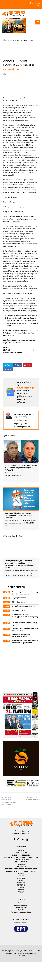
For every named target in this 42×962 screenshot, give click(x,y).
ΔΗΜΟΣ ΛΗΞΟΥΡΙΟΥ (21, 862)
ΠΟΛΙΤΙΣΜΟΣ (21, 885)
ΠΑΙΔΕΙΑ (21, 892)
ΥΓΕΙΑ (21, 880)
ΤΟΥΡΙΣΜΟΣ (21, 883)
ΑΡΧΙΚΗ (21, 850)
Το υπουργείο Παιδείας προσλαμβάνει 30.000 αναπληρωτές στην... (25, 617)
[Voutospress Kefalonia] (13, 13)
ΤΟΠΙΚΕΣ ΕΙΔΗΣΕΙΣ (21, 853)
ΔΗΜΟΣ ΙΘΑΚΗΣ (21, 866)
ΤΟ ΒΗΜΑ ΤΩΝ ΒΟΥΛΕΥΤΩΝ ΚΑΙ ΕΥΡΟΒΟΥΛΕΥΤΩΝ (21, 857)
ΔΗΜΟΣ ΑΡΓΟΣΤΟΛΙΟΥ (21, 860)
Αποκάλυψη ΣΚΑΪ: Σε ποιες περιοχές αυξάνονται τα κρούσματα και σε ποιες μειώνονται (19, 515)
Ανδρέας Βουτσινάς (19, 598)
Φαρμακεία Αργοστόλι (21, 905)
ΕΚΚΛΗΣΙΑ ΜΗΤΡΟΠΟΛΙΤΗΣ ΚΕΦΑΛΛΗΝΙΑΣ (21, 871)
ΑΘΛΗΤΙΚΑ (21, 878)
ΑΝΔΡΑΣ (21, 890)
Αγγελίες (21, 910)
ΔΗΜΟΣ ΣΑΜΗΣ (21, 864)
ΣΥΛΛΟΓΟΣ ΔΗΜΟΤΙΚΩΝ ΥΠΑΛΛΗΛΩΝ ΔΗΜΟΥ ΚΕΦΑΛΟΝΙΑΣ (10, 802)
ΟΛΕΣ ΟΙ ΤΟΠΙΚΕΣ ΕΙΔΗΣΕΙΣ (21, 855)
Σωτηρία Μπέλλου (18, 610)
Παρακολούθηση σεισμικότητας (21, 912)
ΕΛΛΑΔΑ (21, 873)
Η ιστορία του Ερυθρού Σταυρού (23, 606)
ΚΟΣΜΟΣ (21, 876)
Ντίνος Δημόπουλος (19, 602)
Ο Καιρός (21, 903)
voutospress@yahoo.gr (21, 831)
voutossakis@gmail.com (21, 833)
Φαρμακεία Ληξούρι (21, 907)
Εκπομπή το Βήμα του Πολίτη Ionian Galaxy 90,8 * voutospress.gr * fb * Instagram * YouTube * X (21, 468)
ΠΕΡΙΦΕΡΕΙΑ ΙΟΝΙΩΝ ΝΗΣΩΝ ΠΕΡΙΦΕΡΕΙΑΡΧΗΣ (21, 869)
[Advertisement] (21, 669)
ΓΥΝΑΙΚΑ (21, 887)
